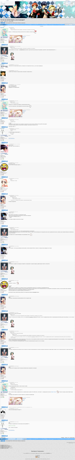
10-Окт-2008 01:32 (11, 46)
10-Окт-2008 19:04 (11, 211)
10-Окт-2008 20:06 (11, 347)
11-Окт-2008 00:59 (11, 382)
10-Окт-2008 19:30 (11, 280)
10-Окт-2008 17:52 (11, 178)
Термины (23, 38)
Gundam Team (24, 36)
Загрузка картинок (3, 4)
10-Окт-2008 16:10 (11, 128)
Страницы (2, 21)
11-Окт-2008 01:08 (11, 408)
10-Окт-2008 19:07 (11, 227)
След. (12, 21)
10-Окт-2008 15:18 (11, 119)
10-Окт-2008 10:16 (11, 84)
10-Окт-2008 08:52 (11, 70)
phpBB (36, 453)
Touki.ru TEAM (47, 453)
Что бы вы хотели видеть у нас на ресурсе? (12, 20)
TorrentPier (27, 453)
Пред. (5, 21)
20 (72, 437)
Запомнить (72, 2)
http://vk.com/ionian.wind (11, 138)
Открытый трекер (3, 3)
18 (9, 21)
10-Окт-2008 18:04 (11, 195)
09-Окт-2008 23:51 (11, 27)
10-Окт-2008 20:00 (11, 312)
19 (10, 21)
